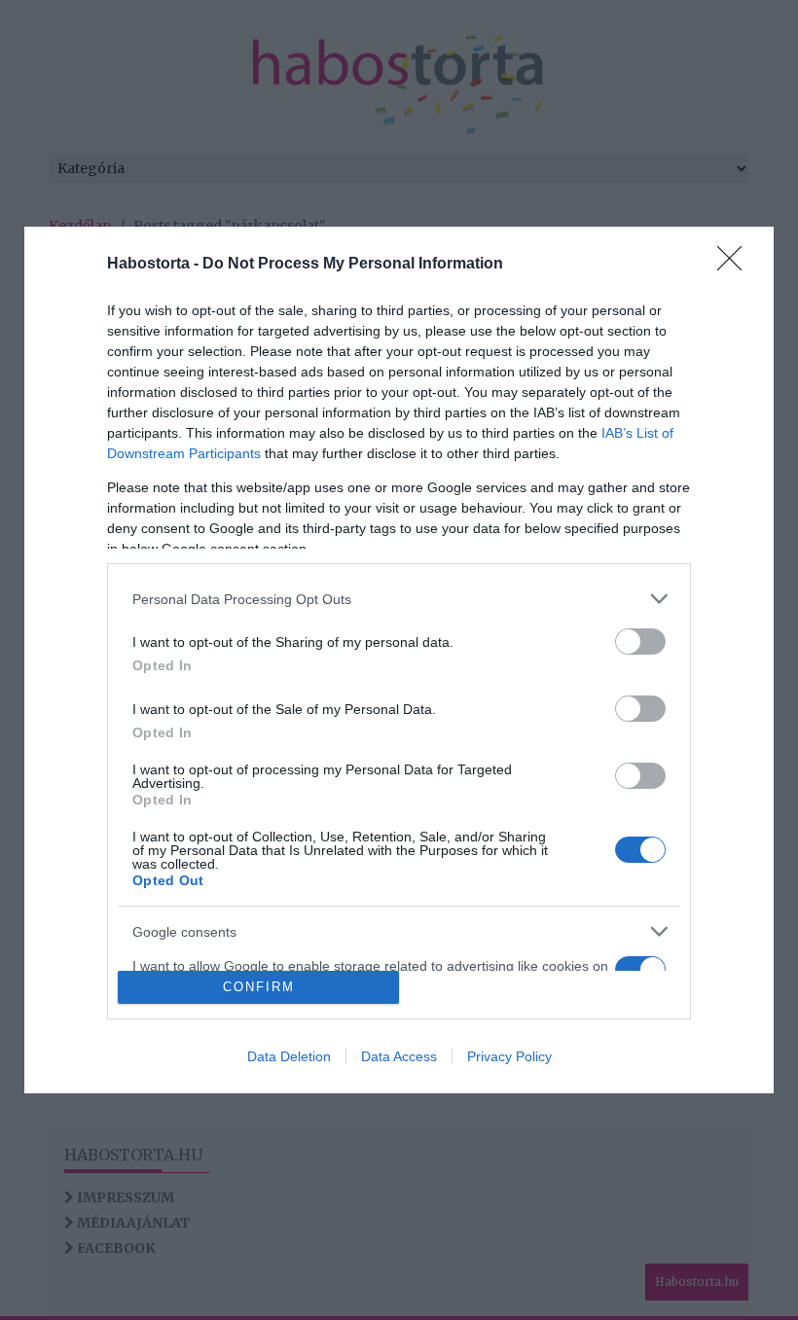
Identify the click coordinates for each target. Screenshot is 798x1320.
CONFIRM (259, 987)
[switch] (640, 641)
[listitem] (399, 599)
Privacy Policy (509, 1056)
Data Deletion (289, 1056)
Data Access (399, 1056)
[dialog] (399, 659)
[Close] (735, 264)
